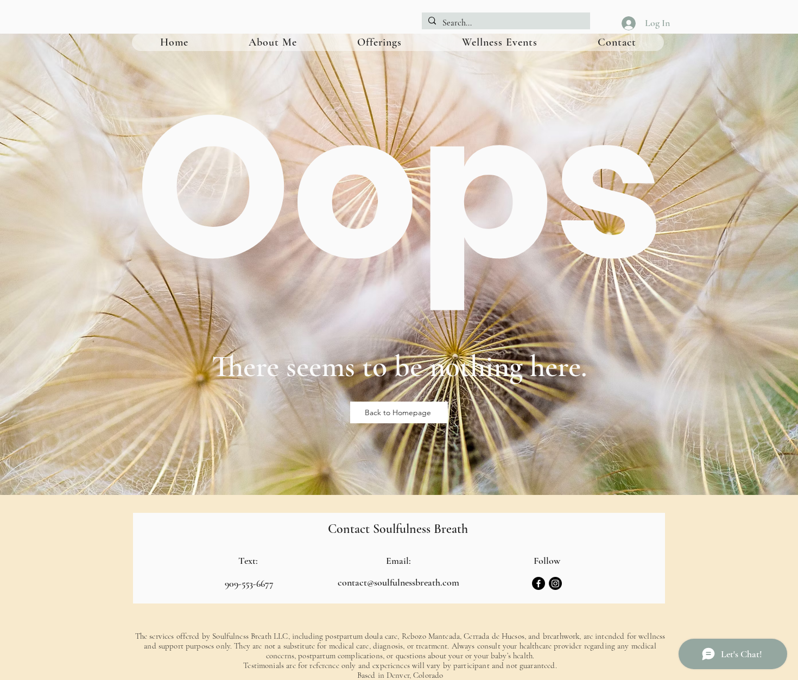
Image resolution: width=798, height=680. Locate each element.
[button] (379, 42)
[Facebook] (538, 583)
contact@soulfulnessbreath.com (398, 582)
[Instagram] (555, 583)
